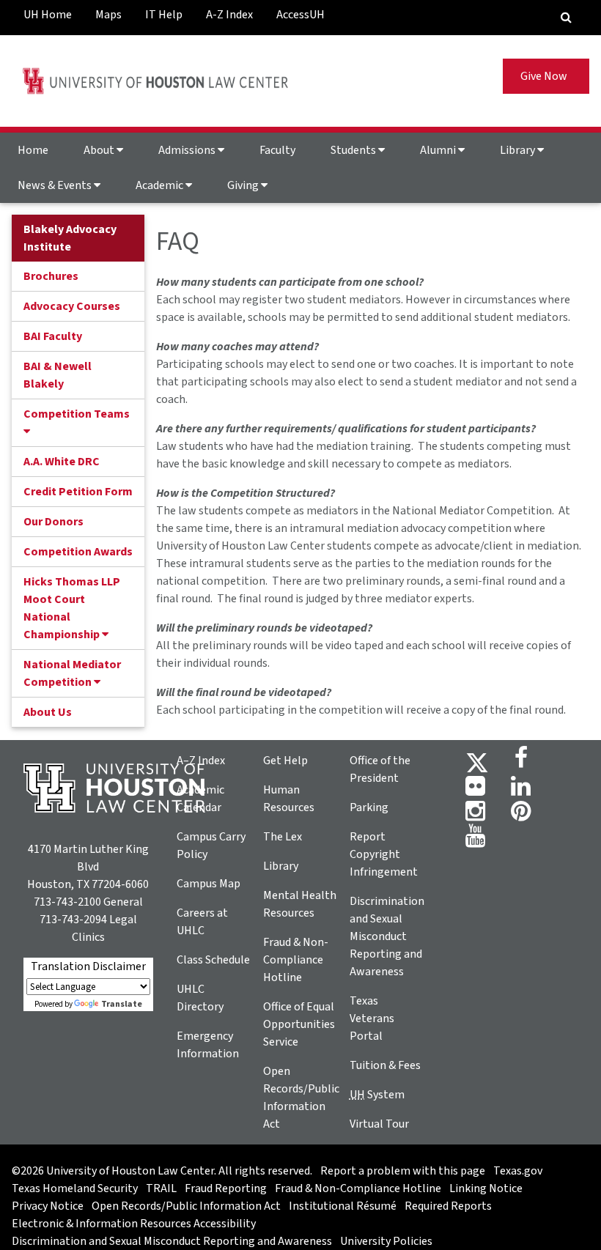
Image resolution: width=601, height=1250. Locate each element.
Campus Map (208, 884)
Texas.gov (517, 1171)
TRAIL (161, 1188)
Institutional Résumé (343, 1206)
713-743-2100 (67, 902)
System (377, 1095)
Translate (121, 1004)
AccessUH (300, 15)
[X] (477, 762)
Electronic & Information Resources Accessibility (134, 1224)
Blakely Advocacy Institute (70, 238)
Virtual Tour (379, 1124)
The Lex (282, 837)
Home (33, 150)
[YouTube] (475, 840)
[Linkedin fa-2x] (520, 791)
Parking (369, 807)
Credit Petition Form (78, 492)
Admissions (188, 150)
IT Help (163, 15)
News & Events (56, 185)
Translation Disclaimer (88, 966)
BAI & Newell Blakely (57, 375)
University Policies (386, 1241)
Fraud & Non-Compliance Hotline (295, 959)
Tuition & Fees (385, 1065)
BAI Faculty (52, 336)
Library (518, 150)
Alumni (439, 150)
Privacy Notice (48, 1206)
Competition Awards (78, 552)
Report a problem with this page (402, 1171)
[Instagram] (475, 815)
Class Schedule (213, 960)
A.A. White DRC (61, 462)
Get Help (285, 760)
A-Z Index (229, 15)
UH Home (47, 15)
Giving (244, 185)
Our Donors (53, 522)
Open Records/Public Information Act (186, 1206)
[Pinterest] (520, 815)
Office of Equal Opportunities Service (299, 1024)
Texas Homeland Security (75, 1188)
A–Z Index (201, 760)
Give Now (546, 76)
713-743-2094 (73, 919)
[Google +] (475, 791)
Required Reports (448, 1206)
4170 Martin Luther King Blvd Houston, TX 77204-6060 (88, 866)
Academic (160, 185)
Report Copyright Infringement (384, 854)
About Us (47, 712)
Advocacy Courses (71, 306)
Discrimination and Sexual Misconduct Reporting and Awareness (387, 936)
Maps (108, 15)
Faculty (277, 150)
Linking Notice (486, 1188)
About (100, 150)
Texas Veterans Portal (372, 1018)
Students (354, 150)
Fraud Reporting (226, 1188)
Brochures (50, 276)
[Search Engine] (566, 17)
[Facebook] (521, 762)
